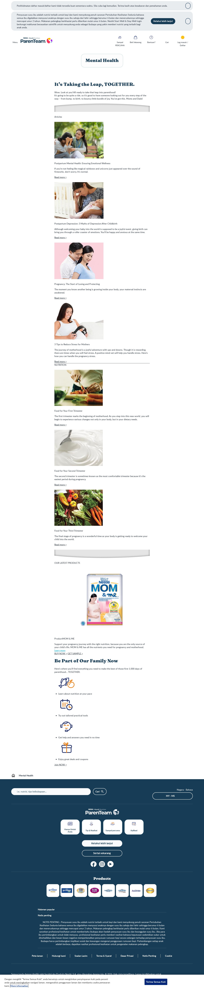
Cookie (168, 955)
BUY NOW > (60, 653)
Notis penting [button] (44, 915)
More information (19, 985)
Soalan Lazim (81, 955)
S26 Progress (94, 890)
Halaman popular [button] (46, 909)
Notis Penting (149, 955)
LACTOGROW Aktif (66, 890)
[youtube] (110, 864)
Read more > (60, 177)
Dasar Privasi (127, 955)
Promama (150, 890)
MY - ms (170, 795)
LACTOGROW (53, 890)
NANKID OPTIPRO (108, 890)
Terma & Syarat (104, 955)
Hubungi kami (59, 955)
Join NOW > (60, 764)
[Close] (188, 6)
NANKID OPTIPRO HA (122, 890)
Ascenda (136, 890)
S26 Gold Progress (80, 890)
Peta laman (37, 955)
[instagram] (102, 864)
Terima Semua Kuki (156, 981)
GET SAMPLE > (75, 653)
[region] (102, 982)
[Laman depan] (36, 40)
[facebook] (94, 864)
